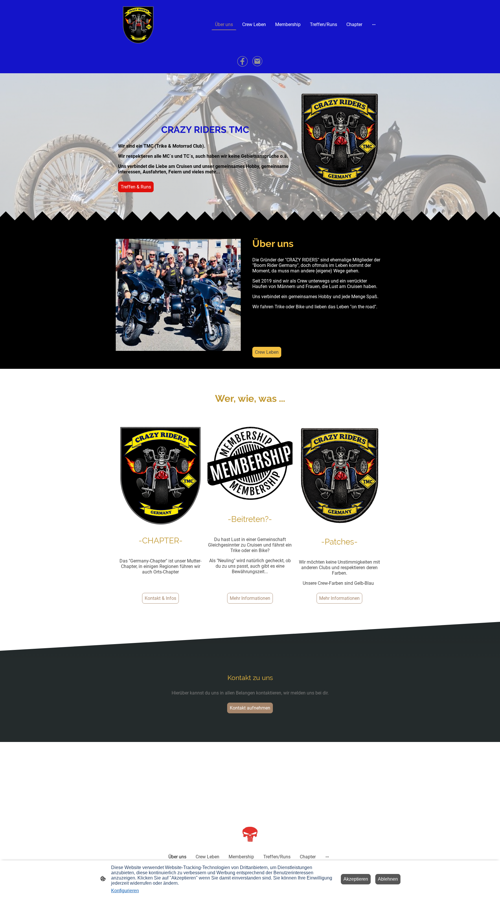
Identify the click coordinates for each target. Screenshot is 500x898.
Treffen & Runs (136, 187)
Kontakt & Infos (160, 598)
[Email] (257, 61)
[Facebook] (242, 61)
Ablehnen (388, 879)
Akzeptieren (355, 879)
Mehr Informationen (250, 598)
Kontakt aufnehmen (250, 708)
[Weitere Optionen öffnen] (374, 24)
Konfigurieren (125, 890)
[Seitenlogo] (138, 24)
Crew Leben (267, 352)
